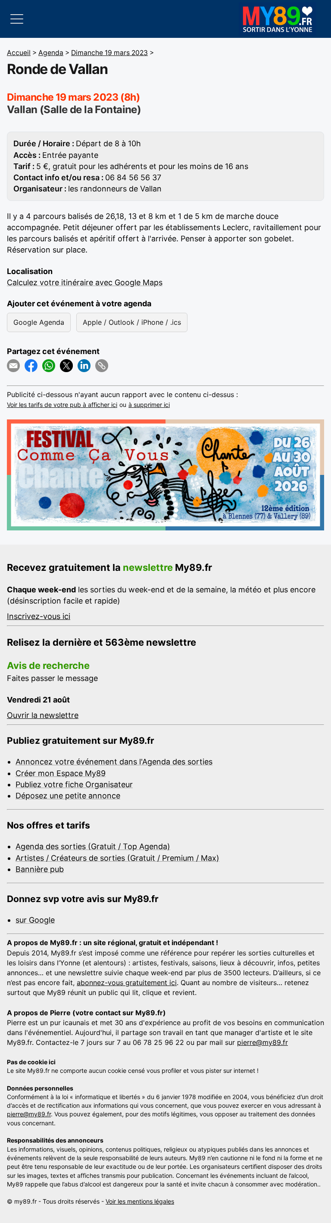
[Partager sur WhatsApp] (48, 365)
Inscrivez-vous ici (38, 616)
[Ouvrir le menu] (17, 19)
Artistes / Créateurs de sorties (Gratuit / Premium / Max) (117, 858)
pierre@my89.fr (262, 1042)
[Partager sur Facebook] (31, 365)
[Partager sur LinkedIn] (84, 365)
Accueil (19, 53)
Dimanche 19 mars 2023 (109, 53)
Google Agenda (38, 322)
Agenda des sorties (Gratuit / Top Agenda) (93, 846)
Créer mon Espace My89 (61, 773)
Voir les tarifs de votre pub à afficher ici (62, 404)
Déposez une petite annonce (68, 795)
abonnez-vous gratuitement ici (127, 982)
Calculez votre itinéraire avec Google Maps (84, 282)
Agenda (50, 53)
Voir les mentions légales (140, 1201)
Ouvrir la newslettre (42, 715)
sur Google (35, 919)
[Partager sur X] (66, 365)
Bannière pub (40, 869)
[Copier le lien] (101, 365)
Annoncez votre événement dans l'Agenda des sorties (114, 761)
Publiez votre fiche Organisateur (74, 784)
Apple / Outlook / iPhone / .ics (132, 322)
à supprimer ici (149, 404)
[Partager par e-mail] (13, 365)
